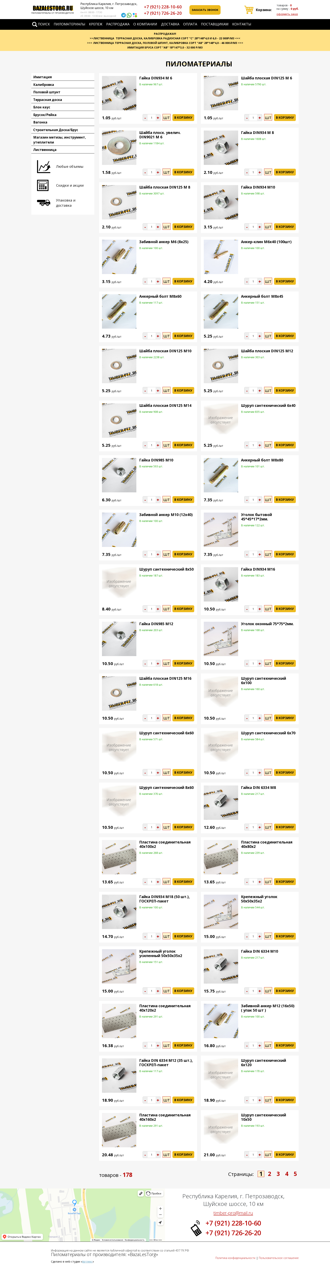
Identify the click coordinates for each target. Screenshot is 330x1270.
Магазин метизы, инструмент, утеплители (59, 139)
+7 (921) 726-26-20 (163, 13)
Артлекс (87, 1261)
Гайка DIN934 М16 (258, 569)
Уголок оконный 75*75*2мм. (267, 623)
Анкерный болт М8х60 (160, 296)
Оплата (190, 24)
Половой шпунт (46, 92)
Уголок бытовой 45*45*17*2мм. (256, 517)
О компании (145, 24)
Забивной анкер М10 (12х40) (166, 514)
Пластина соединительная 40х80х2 (266, 844)
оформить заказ (287, 14)
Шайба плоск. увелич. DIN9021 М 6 (160, 134)
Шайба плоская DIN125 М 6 (266, 78)
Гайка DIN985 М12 (156, 623)
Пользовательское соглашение (279, 1258)
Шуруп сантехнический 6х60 (166, 733)
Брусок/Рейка (45, 115)
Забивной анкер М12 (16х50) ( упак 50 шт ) (267, 1008)
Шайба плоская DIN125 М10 (165, 350)
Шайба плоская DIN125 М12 (267, 350)
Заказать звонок (205, 10)
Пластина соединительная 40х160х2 (165, 1117)
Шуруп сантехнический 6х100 (263, 680)
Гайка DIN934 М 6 (155, 78)
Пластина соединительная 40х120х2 (165, 1008)
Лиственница (45, 150)
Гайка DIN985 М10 (156, 460)
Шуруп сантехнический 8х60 (166, 787)
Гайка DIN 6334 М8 (258, 787)
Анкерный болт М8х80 (262, 460)
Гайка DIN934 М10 (258, 187)
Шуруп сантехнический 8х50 (166, 569)
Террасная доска (47, 100)
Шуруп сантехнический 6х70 (268, 733)
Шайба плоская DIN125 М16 (165, 678)
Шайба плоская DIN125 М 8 (164, 187)
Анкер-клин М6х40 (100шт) (266, 241)
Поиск (44, 24)
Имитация (42, 77)
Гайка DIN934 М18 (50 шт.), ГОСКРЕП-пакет (164, 899)
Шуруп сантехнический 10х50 (263, 1117)
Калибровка (43, 84)
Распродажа (117, 24)
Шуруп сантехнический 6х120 (263, 1062)
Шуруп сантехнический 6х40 (268, 405)
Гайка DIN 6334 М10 (259, 951)
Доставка (170, 24)
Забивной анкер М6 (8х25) (163, 241)
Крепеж (95, 24)
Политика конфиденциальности (235, 1258)
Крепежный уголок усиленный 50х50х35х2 (160, 953)
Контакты (241, 24)
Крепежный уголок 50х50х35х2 (259, 899)
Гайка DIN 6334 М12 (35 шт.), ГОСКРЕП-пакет (166, 1062)
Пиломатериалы (69, 24)
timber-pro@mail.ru (233, 1213)
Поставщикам (214, 24)
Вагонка (40, 122)
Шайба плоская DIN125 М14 (165, 405)
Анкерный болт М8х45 (262, 296)
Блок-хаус (41, 107)
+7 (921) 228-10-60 (163, 7)
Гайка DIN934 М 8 (257, 132)
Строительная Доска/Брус (55, 130)
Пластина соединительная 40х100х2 (165, 844)
